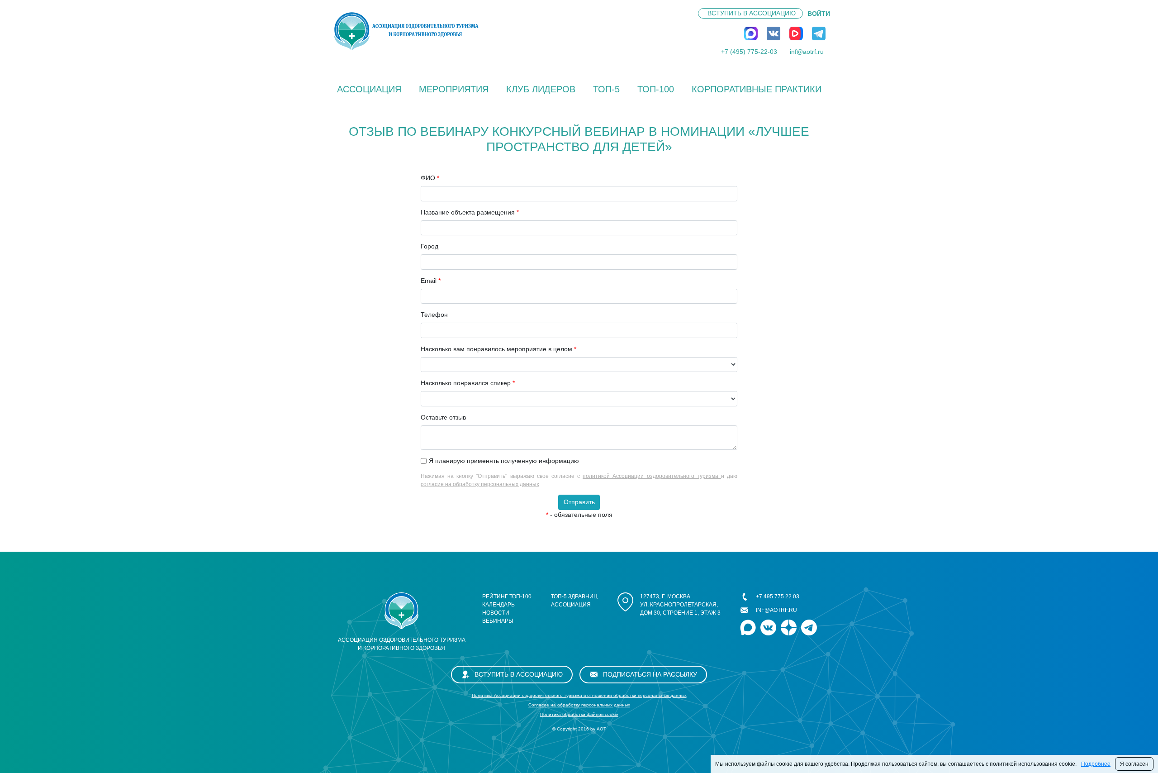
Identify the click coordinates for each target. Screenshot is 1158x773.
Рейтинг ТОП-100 (507, 596)
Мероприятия (454, 89)
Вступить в (751, 13)
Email (431, 280)
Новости (495, 613)
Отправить (579, 502)
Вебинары (497, 621)
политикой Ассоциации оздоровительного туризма (652, 476)
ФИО (430, 177)
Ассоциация (369, 89)
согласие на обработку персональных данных (480, 484)
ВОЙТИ (818, 13)
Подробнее (1096, 764)
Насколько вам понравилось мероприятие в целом (498, 349)
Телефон (434, 314)
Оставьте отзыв (443, 417)
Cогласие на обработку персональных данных (579, 704)
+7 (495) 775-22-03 (749, 51)
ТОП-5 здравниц (574, 596)
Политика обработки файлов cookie (579, 714)
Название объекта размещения (470, 212)
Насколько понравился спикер (468, 382)
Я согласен (1134, 764)
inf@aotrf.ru (807, 51)
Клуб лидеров (540, 89)
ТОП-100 (655, 89)
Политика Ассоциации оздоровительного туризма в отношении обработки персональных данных (579, 695)
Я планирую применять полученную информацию (504, 460)
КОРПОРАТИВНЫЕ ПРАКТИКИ (756, 89)
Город (429, 246)
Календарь (498, 604)
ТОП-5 (606, 89)
